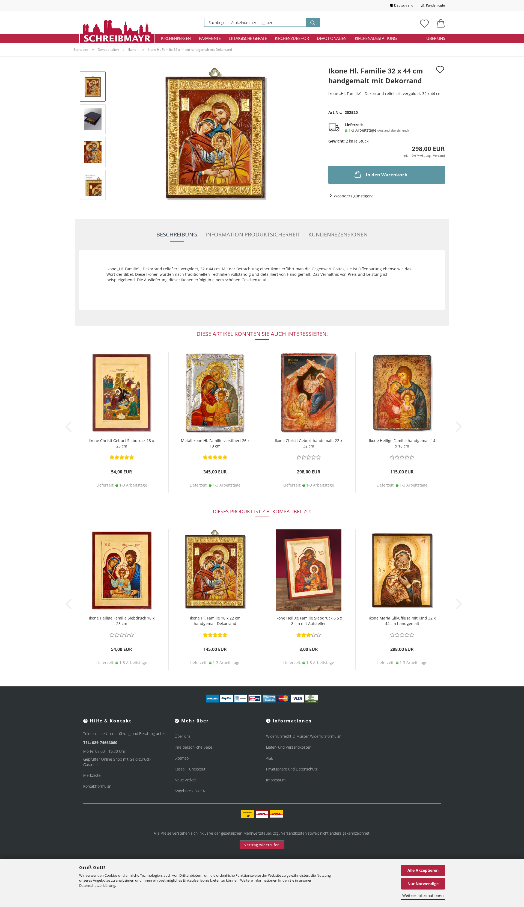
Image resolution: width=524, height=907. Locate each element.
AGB (269, 758)
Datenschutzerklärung (97, 885)
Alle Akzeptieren (423, 870)
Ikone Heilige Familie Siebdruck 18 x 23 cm (121, 620)
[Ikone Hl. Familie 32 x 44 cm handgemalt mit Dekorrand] (215, 135)
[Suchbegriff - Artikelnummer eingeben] (313, 22)
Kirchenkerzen (176, 38)
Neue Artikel (185, 779)
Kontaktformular (97, 786)
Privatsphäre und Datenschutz (291, 769)
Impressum (275, 779)
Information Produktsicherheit (253, 234)
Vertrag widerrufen (262, 844)
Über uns (435, 38)
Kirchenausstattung (376, 38)
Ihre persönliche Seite (193, 747)
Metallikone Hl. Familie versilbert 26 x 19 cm (215, 443)
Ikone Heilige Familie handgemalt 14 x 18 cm (402, 443)
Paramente (210, 38)
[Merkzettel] (424, 22)
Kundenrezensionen (338, 234)
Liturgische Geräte (248, 38)
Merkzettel (92, 775)
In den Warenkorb (386, 174)
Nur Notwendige (423, 883)
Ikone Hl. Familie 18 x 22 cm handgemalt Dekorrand (215, 620)
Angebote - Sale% (190, 790)
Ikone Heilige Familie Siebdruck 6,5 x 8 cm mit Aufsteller (308, 620)
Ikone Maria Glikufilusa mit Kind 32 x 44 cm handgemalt (402, 620)
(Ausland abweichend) (393, 130)
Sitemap (182, 758)
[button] (441, 22)
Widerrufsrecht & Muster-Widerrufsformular (303, 736)
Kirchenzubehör (292, 38)
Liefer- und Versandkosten (288, 747)
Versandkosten (294, 833)
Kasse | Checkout (190, 769)
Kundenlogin (434, 5)
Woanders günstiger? (353, 195)
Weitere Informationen (423, 895)
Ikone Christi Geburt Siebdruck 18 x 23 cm (121, 443)
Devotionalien (332, 38)
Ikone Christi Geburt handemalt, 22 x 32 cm (308, 443)
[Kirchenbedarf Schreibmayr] (117, 22)
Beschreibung (176, 234)
